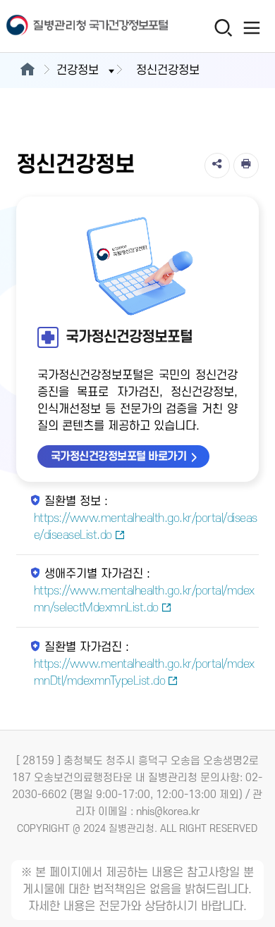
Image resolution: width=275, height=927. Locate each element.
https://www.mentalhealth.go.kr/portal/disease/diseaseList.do (145, 527)
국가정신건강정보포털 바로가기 (119, 456)
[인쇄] (246, 165)
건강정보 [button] (77, 70)
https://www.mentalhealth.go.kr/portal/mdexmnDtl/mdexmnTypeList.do (144, 673)
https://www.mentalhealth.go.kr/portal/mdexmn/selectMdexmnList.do (144, 599)
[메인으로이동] (27, 70)
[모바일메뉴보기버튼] (251, 27)
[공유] (217, 165)
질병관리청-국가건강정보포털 (69, 26)
